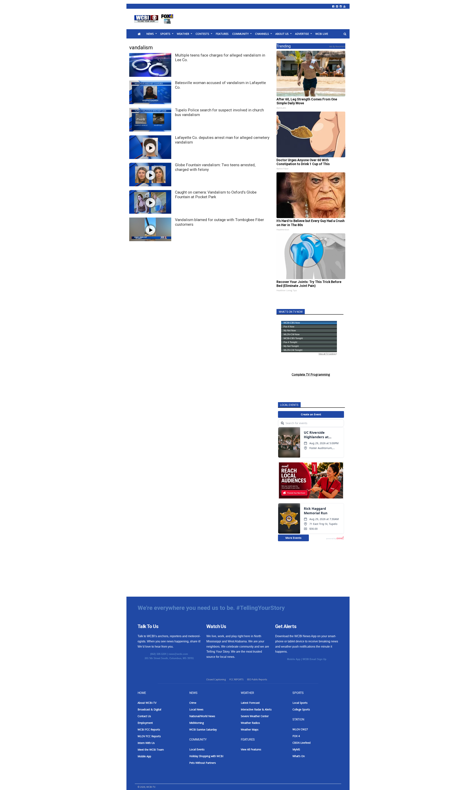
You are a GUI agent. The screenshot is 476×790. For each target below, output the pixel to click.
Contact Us (144, 716)
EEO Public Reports (257, 679)
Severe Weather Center (255, 716)
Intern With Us (146, 743)
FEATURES (222, 34)
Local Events (197, 749)
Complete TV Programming (311, 374)
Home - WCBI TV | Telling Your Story (154, 19)
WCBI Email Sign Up (314, 659)
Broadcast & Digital (149, 709)
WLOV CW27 (300, 729)
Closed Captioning (216, 679)
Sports (165, 34)
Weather (183, 34)
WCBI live (321, 34)
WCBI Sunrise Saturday (203, 729)
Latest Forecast (250, 702)
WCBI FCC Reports (149, 729)
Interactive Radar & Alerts (256, 709)
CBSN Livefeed (301, 742)
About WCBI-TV (147, 702)
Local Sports (300, 702)
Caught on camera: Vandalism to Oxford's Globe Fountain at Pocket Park (216, 194)
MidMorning (196, 723)
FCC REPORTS (236, 679)
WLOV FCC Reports (149, 736)
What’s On (298, 756)
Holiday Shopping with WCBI (206, 756)
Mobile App (293, 659)
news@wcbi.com (178, 654)
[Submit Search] (345, 34)
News (150, 34)
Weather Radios (250, 723)
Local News (196, 709)
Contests (202, 34)
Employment (145, 723)
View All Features (251, 749)
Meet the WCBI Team (151, 749)
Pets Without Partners (202, 763)
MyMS (296, 749)
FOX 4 (296, 736)
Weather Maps (249, 729)
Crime (192, 702)
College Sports (301, 709)
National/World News (202, 716)
